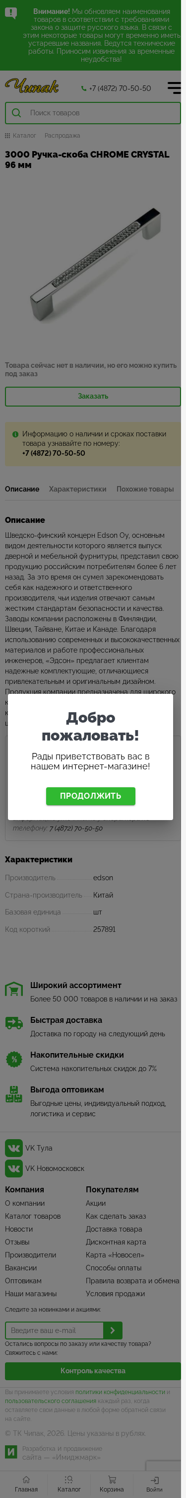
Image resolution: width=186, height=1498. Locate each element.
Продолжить (90, 796)
